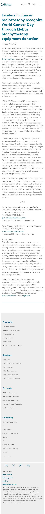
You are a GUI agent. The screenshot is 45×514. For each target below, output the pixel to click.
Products (7, 322)
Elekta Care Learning (9, 371)
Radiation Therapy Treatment (12, 404)
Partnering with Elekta (10, 422)
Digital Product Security (10, 448)
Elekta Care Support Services (12, 363)
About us (5, 426)
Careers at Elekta (8, 445)
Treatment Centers (9, 408)
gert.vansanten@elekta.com (14, 218)
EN (22, 4)
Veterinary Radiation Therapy (12, 345)
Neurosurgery (7, 342)
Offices (5, 452)
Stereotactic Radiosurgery (11, 330)
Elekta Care (6, 360)
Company (8, 418)
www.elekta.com (9, 296)
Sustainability (7, 430)
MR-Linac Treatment (9, 393)
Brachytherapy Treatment (11, 396)
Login (34, 4)
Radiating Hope (8, 59)
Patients (7, 388)
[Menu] (40, 4)
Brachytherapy (7, 338)
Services (7, 355)
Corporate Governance (10, 433)
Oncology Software (9, 334)
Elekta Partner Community (11, 378)
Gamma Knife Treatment (11, 400)
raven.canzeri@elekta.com (13, 231)
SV (25, 4)
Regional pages (7, 456)
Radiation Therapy (9, 327)
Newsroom (6, 441)
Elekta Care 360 (8, 367)
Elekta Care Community (10, 375)
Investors (5, 437)
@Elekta (26, 296)
